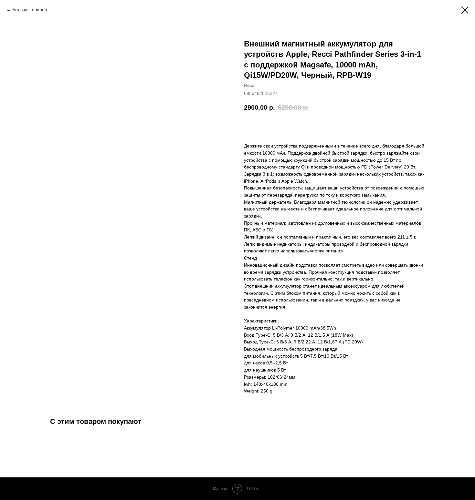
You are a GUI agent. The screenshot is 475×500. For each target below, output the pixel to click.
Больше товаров (29, 9)
